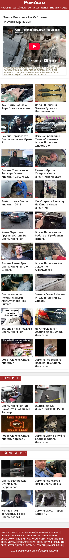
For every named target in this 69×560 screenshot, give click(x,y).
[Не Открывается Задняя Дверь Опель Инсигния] (50, 307)
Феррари (30, 545)
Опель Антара (23, 539)
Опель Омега (38, 539)
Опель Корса (43, 532)
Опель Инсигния (55, 539)
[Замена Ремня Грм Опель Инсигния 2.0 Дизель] (17, 242)
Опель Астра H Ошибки (23, 532)
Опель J (56, 532)
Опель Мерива (8, 542)
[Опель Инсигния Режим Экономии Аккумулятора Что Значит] (17, 273)
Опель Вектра (33, 536)
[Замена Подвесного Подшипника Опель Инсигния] (50, 338)
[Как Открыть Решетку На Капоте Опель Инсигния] (50, 180)
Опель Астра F (8, 545)
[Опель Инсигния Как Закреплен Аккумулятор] (50, 242)
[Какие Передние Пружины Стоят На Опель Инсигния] (17, 211)
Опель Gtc (59, 542)
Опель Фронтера (26, 542)
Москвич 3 (6, 8)
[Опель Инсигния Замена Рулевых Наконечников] (50, 84)
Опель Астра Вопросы (12, 536)
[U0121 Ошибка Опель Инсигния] (17, 338)
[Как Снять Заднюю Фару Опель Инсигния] (17, 84)
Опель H (5, 532)
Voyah (36, 8)
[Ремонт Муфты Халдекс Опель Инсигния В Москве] (50, 149)
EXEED (64, 8)
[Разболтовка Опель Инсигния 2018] (17, 180)
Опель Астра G (44, 542)
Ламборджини (55, 545)
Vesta (16, 8)
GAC (29, 8)
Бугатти (41, 545)
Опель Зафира (49, 536)
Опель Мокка (7, 539)
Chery (23, 8)
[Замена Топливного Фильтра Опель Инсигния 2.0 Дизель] (17, 149)
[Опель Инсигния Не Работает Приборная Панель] (50, 211)
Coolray (44, 8)
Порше (20, 545)
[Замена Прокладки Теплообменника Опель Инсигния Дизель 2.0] (50, 115)
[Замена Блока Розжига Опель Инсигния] (17, 307)
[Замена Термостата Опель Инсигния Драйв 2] (17, 115)
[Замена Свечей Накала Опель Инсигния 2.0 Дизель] (50, 273)
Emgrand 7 (55, 8)
